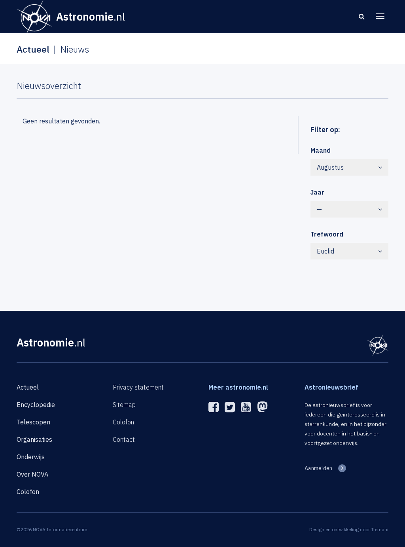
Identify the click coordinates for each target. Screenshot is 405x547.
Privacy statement (138, 387)
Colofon (28, 492)
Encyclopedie (36, 405)
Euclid (325, 251)
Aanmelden (318, 468)
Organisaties (34, 439)
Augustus (330, 167)
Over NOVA (32, 474)
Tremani (379, 529)
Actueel (28, 387)
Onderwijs (31, 457)
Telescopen (33, 422)
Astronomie (51, 342)
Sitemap (124, 405)
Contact (124, 439)
